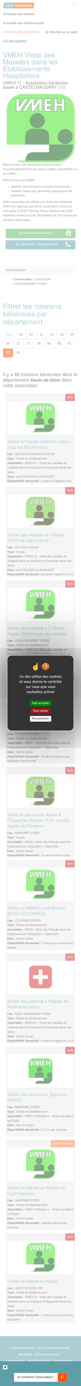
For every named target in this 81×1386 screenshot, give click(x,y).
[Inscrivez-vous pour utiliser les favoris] (5, 1367)
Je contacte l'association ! (35, 1377)
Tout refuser (40, 711)
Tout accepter (40, 703)
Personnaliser (40, 718)
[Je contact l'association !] (62, 1377)
